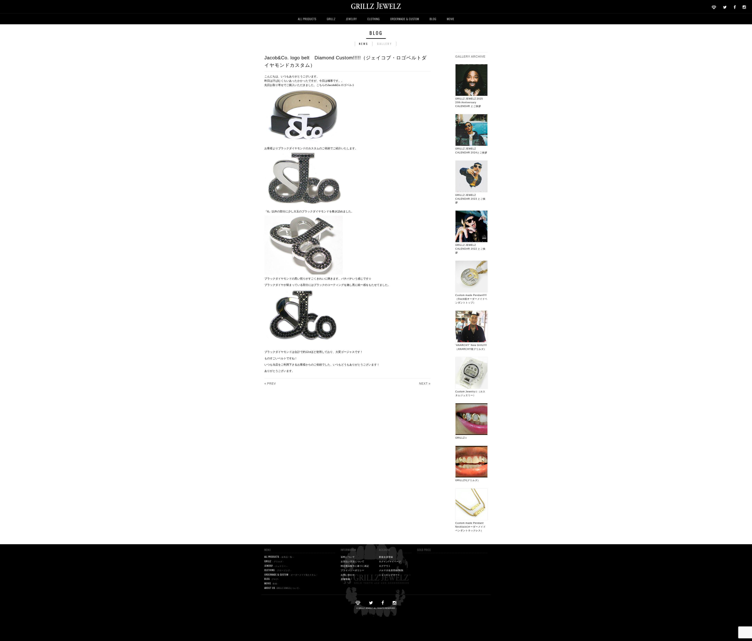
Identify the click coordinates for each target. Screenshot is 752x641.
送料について (348, 556)
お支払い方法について (352, 561)
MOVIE (450, 19)
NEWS (363, 44)
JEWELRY (351, 19)
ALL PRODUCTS (307, 19)
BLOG (433, 19)
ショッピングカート (389, 574)
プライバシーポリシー (352, 570)
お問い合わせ (348, 574)
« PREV (270, 383)
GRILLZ (331, 19)
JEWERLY (275, 565)
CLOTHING (373, 19)
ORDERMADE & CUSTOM (404, 19)
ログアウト (385, 565)
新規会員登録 (386, 556)
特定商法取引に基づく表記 (355, 565)
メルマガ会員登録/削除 (391, 570)
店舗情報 (345, 578)
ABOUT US (282, 587)
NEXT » (424, 383)
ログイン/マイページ (390, 561)
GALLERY (384, 44)
